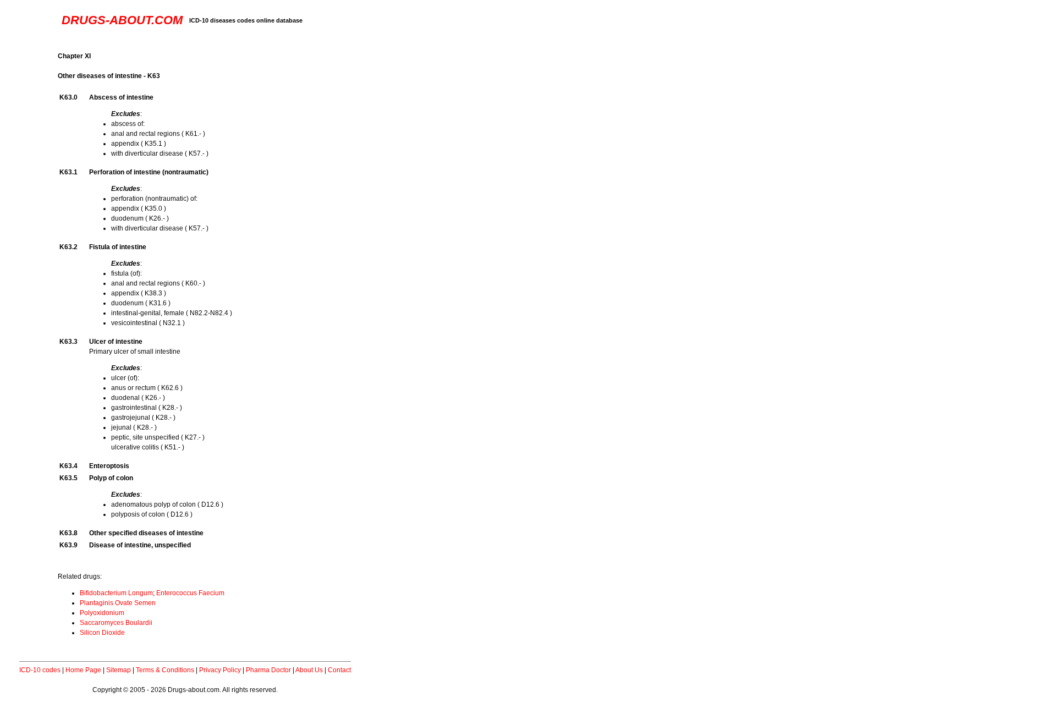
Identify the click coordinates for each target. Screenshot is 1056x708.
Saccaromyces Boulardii (116, 623)
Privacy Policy (220, 670)
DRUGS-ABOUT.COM (122, 20)
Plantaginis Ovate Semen (118, 603)
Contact (339, 670)
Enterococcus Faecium (190, 593)
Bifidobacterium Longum (116, 593)
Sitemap (118, 670)
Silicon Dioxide (102, 632)
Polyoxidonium (102, 613)
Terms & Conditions (165, 670)
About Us (309, 670)
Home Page (83, 670)
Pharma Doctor (268, 670)
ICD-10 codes (40, 670)
